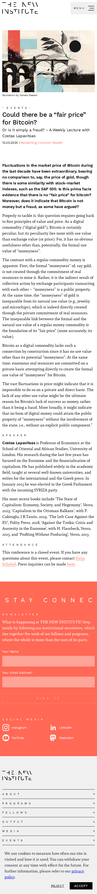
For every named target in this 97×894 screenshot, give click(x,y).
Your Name (10, 651)
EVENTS (19, 107)
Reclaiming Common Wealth (41, 142)
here (71, 564)
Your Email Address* (17, 672)
